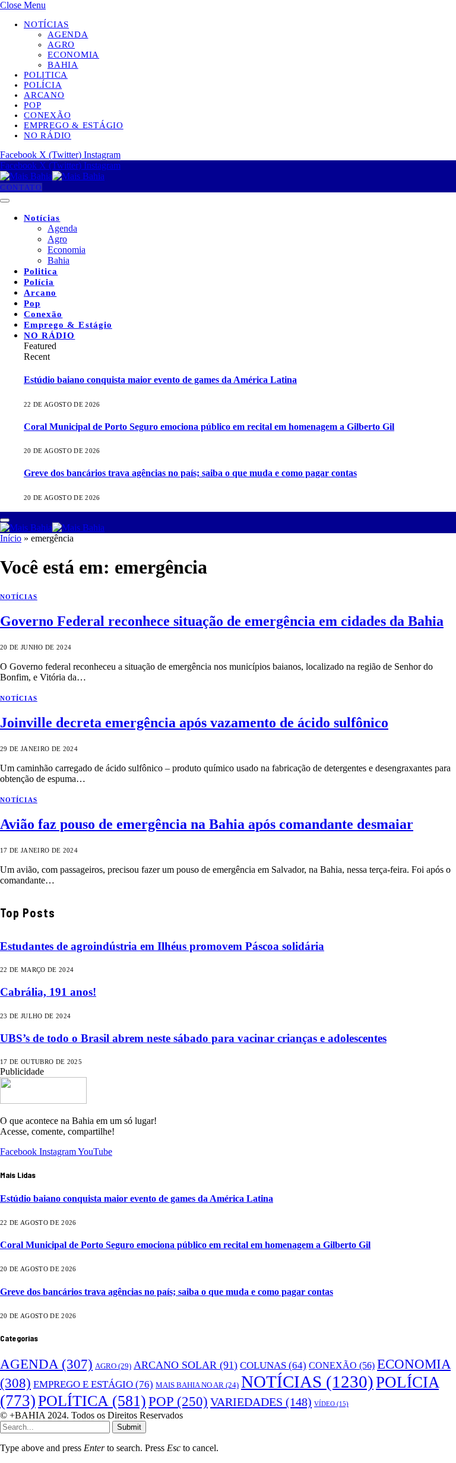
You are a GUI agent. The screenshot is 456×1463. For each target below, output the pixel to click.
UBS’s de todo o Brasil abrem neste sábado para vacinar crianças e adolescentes (193, 1038)
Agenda (68, 34)
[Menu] (5, 200)
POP (178, 1401)
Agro (61, 44)
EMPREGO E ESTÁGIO (93, 1384)
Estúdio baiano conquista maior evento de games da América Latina (160, 380)
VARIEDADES (261, 1401)
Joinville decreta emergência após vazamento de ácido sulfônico (194, 722)
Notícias (46, 24)
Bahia (63, 64)
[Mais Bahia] (52, 176)
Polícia (43, 85)
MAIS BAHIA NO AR (197, 1385)
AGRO (113, 1365)
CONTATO (21, 187)
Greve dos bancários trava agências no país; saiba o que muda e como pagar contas (190, 473)
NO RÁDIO (47, 135)
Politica (46, 75)
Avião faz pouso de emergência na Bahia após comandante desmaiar (206, 824)
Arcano (44, 95)
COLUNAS (273, 1365)
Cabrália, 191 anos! (48, 992)
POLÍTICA (92, 1401)
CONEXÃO (342, 1365)
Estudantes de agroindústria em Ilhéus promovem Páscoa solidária (162, 946)
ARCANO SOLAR (186, 1365)
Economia (73, 54)
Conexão (47, 115)
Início (10, 538)
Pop (32, 105)
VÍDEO (331, 1404)
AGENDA (46, 1364)
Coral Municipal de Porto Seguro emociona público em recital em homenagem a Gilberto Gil (209, 427)
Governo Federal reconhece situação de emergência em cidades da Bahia (222, 621)
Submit (129, 1427)
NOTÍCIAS (18, 596)
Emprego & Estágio (74, 125)
